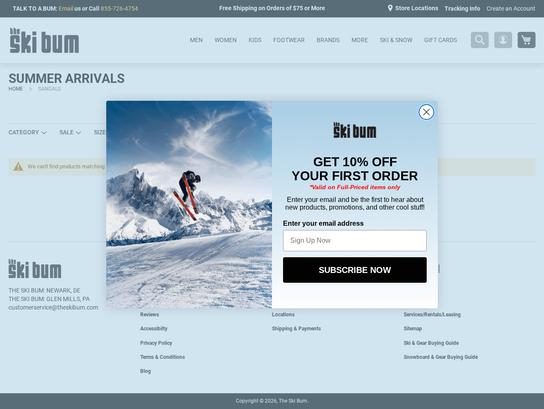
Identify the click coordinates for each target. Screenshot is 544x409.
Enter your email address (323, 223)
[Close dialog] (426, 112)
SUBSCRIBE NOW (355, 270)
